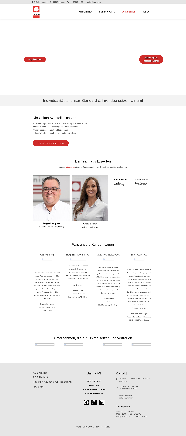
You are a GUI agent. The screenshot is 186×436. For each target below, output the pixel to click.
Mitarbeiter (70, 167)
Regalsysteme (34, 59)
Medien (146, 12)
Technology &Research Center (151, 59)
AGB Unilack (40, 377)
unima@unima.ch (125, 395)
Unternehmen (129, 12)
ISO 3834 (38, 386)
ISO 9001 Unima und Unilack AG (52, 382)
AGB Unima (40, 372)
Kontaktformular (94, 394)
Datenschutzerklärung (94, 389)
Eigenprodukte (107, 12)
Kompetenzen (85, 12)
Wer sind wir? (94, 381)
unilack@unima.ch (126, 398)
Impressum (94, 385)
